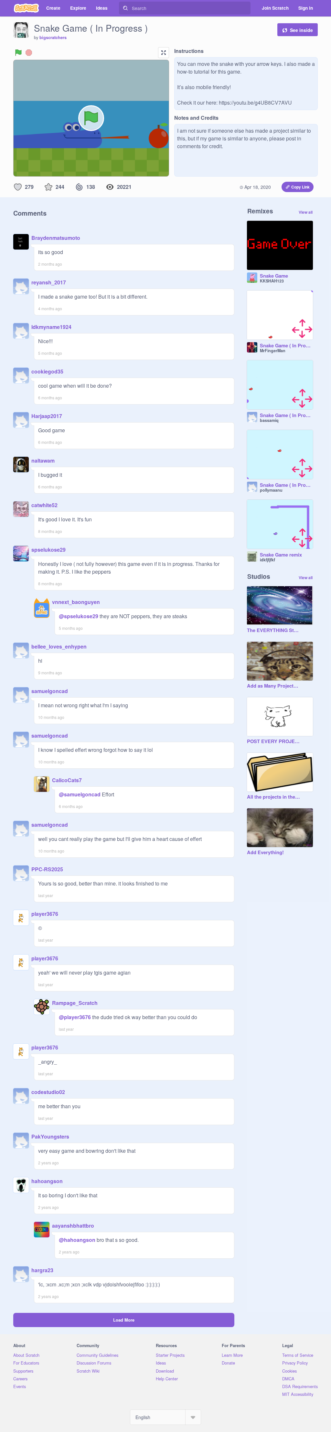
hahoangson (47, 1181)
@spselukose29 (78, 616)
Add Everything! (265, 852)
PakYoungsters (50, 1136)
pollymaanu (271, 490)
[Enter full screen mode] (163, 52)
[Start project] (18, 52)
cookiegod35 (47, 371)
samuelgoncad (49, 691)
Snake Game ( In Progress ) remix (286, 346)
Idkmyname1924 (51, 327)
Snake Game (274, 276)
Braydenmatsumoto (55, 237)
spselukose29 (48, 549)
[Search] (125, 8)
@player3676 (75, 1017)
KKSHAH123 (272, 281)
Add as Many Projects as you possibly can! (273, 686)
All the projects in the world (273, 797)
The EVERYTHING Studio (273, 630)
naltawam (43, 460)
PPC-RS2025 (47, 869)
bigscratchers (53, 37)
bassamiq (269, 420)
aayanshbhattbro (73, 1225)
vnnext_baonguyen (76, 602)
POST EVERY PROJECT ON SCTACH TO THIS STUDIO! (273, 741)
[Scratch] (26, 8)
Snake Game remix (281, 555)
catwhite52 (44, 505)
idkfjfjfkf (267, 560)
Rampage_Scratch (75, 1003)
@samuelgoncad (80, 794)
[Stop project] (29, 52)
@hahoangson (77, 1239)
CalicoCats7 (67, 780)
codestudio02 (48, 1092)
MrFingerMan (272, 350)
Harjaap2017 (46, 416)
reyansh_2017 (48, 282)
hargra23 (42, 1270)
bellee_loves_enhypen (59, 646)
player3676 (44, 913)
